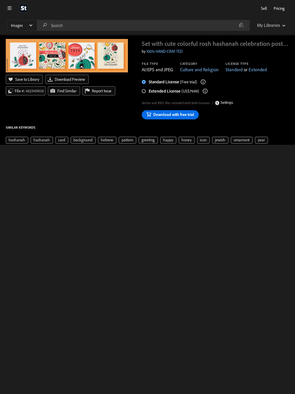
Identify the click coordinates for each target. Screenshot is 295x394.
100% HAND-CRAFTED (164, 51)
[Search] (45, 25)
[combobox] (143, 25)
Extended (258, 69)
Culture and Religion (199, 69)
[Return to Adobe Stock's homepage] (23, 8)
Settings (226, 103)
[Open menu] (9, 8)
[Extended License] (205, 91)
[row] (17, 140)
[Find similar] (241, 25)
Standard (234, 69)
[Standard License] (203, 82)
